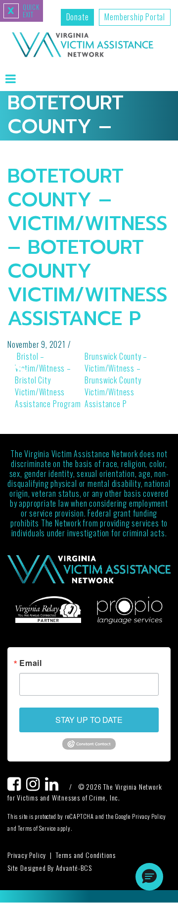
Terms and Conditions (86, 855)
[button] (149, 877)
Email (30, 663)
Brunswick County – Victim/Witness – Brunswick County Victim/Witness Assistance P (116, 380)
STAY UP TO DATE (89, 719)
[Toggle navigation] (10, 78)
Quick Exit (23, 10)
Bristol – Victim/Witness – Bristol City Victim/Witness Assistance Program (48, 380)
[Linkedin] (54, 786)
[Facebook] (16, 786)
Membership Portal (134, 17)
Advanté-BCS (74, 867)
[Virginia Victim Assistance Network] (82, 46)
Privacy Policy (26, 855)
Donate (77, 17)
